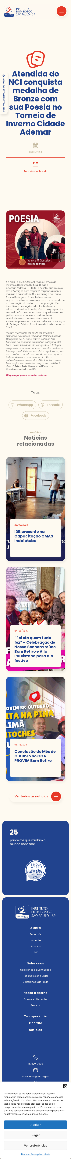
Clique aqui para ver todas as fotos (26, 375)
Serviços (36, 1005)
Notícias (35, 1030)
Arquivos (35, 946)
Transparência (35, 1016)
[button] (65, 1086)
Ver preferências (35, 1145)
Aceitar (35, 1125)
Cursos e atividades (35, 999)
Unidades (35, 940)
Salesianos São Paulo (35, 981)
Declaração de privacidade (35, 1154)
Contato (35, 1023)
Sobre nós (35, 934)
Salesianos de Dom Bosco (35, 969)
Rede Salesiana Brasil (35, 975)
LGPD (35, 952)
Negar (35, 1135)
